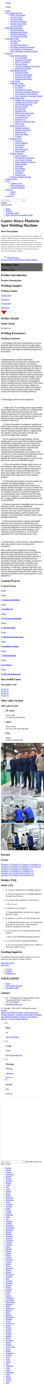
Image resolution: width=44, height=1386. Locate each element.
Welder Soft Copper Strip (24, 113)
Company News (16, 183)
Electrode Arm (20, 111)
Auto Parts (19, 166)
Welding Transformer (23, 130)
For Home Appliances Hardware (22, 47)
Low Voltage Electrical (23, 160)
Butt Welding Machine (14, 28)
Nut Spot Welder (16, 19)
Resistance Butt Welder (19, 32)
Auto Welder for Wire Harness (21, 49)
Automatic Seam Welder (24, 1015)
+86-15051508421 (12, 1037)
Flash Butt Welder (17, 30)
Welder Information (17, 185)
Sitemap (4, 1010)
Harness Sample (21, 164)
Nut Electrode (20, 109)
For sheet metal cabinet (18, 45)
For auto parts (15, 41)
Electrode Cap (20, 119)
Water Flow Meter (22, 134)
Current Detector (21, 143)
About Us (9, 190)
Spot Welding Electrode (24, 105)
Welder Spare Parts (17, 98)
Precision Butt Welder (18, 34)
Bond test (18, 141)
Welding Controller (22, 128)
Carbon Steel (20, 171)
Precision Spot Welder (18, 22)
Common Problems (17, 188)
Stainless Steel (20, 175)
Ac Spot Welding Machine (18, 1019)
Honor (12, 194)
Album (12, 192)
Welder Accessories (17, 126)
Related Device (16, 139)
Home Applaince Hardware (25, 162)
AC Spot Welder (16, 26)
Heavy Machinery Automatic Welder (24, 51)
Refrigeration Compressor (24, 158)
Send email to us (13, 258)
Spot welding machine (14, 13)
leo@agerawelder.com (14, 1004)
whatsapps (9, 1073)
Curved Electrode (21, 117)
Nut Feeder (19, 147)
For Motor (14, 43)
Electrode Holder (21, 107)
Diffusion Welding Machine (20, 177)
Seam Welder (15, 81)
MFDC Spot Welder (17, 15)
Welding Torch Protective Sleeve (27, 100)
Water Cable (19, 124)
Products (9, 53)
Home (8, 11)
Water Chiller (20, 151)
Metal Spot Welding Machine (12, 1013)
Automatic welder (12, 39)
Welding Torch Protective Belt (26, 102)
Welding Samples (16, 154)
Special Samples (21, 156)
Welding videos (11, 179)
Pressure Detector (21, 149)
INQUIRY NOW (7, 963)
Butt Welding (20, 168)
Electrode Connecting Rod (25, 122)
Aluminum (19, 173)
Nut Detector (20, 145)
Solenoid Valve (20, 132)
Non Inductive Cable (23, 115)
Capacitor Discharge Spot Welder (27, 66)
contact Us (9, 196)
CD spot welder (16, 17)
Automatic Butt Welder (18, 36)
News (8, 181)
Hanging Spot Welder (18, 24)
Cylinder (18, 137)
